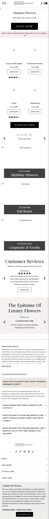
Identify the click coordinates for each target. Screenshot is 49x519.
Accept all (24, 514)
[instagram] (25, 452)
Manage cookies (8, 509)
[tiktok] (33, 451)
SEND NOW (14, 72)
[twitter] (20, 452)
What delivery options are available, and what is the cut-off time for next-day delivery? (23, 431)
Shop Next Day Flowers (24, 125)
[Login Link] (41, 3)
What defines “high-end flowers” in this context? (22, 406)
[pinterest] (29, 452)
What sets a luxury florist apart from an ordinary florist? (24, 382)
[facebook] (16, 452)
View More (24, 290)
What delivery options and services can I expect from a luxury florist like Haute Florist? (23, 418)
